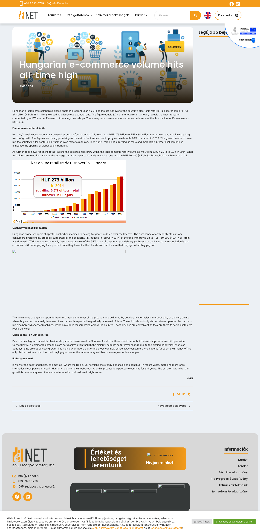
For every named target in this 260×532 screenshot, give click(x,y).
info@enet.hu (60, 3)
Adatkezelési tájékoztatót (166, 528)
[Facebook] (232, 4)
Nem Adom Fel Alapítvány (229, 491)
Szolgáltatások (78, 15)
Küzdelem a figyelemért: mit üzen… (223, 282)
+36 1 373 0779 (34, 3)
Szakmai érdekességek (112, 15)
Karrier (140, 15)
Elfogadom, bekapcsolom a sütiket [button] (234, 521)
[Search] (195, 15)
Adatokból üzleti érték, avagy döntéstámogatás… (219, 293)
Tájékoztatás (208, 96)
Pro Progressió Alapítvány (229, 479)
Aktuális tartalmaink (233, 485)
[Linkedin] (238, 4)
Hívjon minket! (160, 462)
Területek (54, 15)
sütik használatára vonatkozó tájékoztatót (117, 528)
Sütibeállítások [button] (202, 521)
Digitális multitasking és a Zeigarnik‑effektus (217, 157)
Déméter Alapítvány (233, 472)
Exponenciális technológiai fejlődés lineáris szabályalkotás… (223, 220)
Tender (243, 466)
